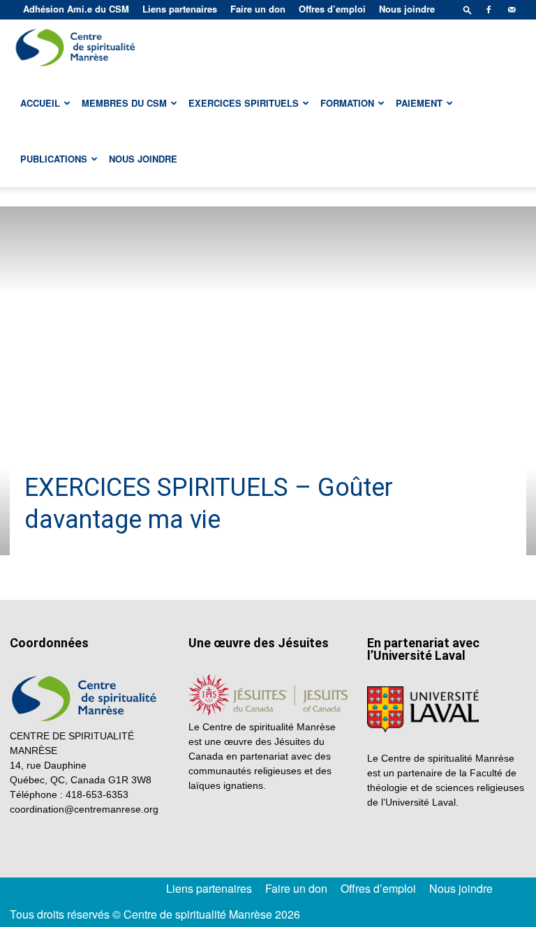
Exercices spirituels (243, 103)
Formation (347, 103)
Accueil (40, 103)
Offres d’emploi (332, 8)
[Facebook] (488, 10)
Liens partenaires (179, 8)
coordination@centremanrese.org (84, 809)
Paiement (419, 103)
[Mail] (511, 10)
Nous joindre (407, 8)
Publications (53, 158)
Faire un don (257, 8)
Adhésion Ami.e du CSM (76, 8)
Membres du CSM (124, 103)
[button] (467, 9)
